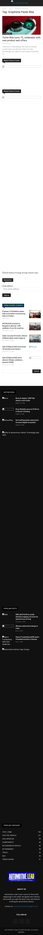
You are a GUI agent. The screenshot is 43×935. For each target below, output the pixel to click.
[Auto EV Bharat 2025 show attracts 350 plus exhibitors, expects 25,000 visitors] (35, 361)
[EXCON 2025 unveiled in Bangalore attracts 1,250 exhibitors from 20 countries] (35, 326)
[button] (40, 3)
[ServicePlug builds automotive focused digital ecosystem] (8, 423)
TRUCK (5, 852)
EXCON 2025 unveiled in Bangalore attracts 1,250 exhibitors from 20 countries (13, 326)
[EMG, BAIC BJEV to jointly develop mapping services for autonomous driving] (8, 617)
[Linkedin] (21, 921)
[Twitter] (27, 921)
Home (4, 8)
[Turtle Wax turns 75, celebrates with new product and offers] (21, 25)
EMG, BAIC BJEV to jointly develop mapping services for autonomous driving (27, 617)
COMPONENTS (8, 842)
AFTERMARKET (7, 33)
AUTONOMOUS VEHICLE (11, 845)
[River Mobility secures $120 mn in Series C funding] (8, 412)
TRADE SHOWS (8, 859)
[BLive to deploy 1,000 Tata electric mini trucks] (8, 401)
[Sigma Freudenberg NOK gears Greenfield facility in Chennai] (8, 640)
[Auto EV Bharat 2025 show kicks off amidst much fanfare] (35, 350)
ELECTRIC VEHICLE (9, 835)
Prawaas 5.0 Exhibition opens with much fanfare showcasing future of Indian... (13, 313)
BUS (4, 856)
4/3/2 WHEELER (8, 839)
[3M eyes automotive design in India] (8, 629)
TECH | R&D (7, 832)
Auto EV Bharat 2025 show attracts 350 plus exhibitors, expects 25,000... (12, 360)
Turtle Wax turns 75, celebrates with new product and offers (21, 39)
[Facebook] (15, 921)
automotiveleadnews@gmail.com (26, 906)
